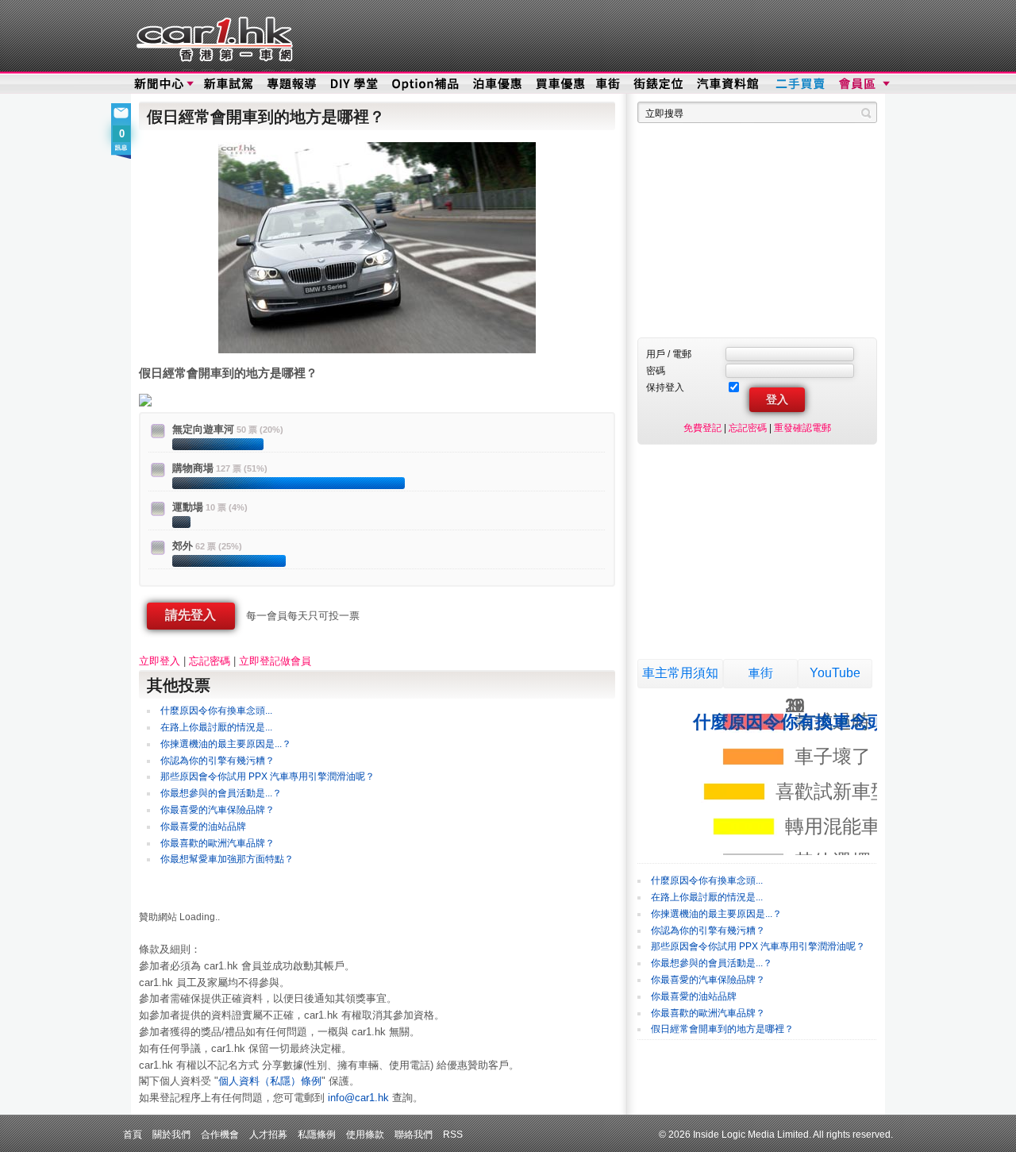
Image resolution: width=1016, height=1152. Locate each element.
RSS (453, 1134)
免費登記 (702, 427)
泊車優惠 (499, 84)
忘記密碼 (209, 661)
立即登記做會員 (275, 661)
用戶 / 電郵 (668, 354)
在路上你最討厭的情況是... (216, 727)
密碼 (655, 370)
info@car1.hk (358, 1098)
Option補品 (427, 84)
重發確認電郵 (802, 427)
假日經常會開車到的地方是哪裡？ (722, 1028)
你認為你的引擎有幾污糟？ (217, 760)
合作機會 (220, 1134)
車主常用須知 (680, 673)
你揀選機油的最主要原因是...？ (225, 743)
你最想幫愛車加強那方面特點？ (227, 859)
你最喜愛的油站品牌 (203, 826)
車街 (760, 673)
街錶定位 (657, 84)
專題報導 (292, 84)
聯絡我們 (413, 1134)
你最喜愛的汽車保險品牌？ (217, 809)
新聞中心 (158, 84)
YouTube (835, 673)
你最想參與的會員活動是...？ (221, 793)
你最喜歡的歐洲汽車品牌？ (217, 843)
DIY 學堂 (355, 84)
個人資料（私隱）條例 (269, 1081)
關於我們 (171, 1134)
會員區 (862, 84)
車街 (608, 84)
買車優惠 (560, 84)
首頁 (132, 1134)
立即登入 (159, 661)
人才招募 (268, 1134)
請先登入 (190, 615)
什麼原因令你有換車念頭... (216, 710)
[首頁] (212, 35)
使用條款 (365, 1134)
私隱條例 (317, 1134)
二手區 (799, 84)
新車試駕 (229, 84)
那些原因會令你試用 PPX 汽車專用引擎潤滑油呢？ (267, 776)
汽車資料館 (728, 84)
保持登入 (665, 387)
